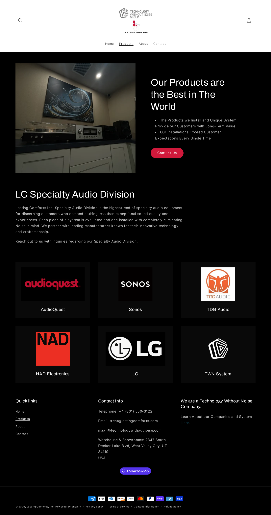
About (20, 426)
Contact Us (167, 153)
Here (185, 423)
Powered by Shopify (68, 506)
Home (19, 411)
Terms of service (118, 506)
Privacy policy (95, 506)
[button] (20, 20)
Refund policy (172, 506)
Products (22, 419)
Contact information (146, 506)
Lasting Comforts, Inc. (40, 506)
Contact (21, 434)
